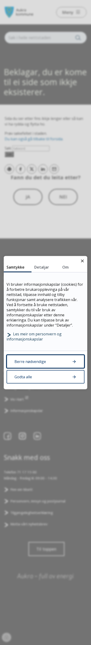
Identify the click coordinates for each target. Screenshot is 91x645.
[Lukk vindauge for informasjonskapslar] (82, 260)
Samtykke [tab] (15, 267)
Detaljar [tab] (41, 267)
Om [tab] (65, 267)
